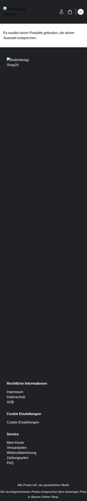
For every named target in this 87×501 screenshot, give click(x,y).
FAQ (10, 463)
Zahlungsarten (18, 458)
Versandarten (17, 447)
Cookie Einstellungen (23, 422)
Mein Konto (15, 442)
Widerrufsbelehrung (21, 453)
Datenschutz (16, 397)
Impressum (15, 392)
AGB (10, 402)
